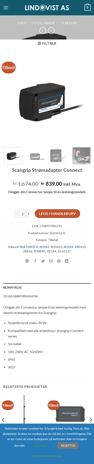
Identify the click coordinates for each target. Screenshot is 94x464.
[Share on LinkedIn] (66, 261)
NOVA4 (68, 247)
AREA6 (27, 251)
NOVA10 (56, 247)
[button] (6, 7)
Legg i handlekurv (57, 214)
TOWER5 (39, 251)
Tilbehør (68, 23)
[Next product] (42, 30)
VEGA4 (51, 251)
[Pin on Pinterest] (59, 261)
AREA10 (80, 247)
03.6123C (64, 251)
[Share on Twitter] (43, 261)
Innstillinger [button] (40, 445)
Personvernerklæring (47, 456)
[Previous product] (51, 30)
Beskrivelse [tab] (12, 287)
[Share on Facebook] (35, 261)
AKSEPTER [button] (68, 445)
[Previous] (10, 99)
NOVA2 (44, 247)
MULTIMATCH (29, 247)
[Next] (83, 99)
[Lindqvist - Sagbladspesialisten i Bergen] (47, 8)
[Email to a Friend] (51, 261)
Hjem (22, 23)
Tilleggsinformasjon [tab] (20, 296)
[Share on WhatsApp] (27, 261)
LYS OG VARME (43, 23)
